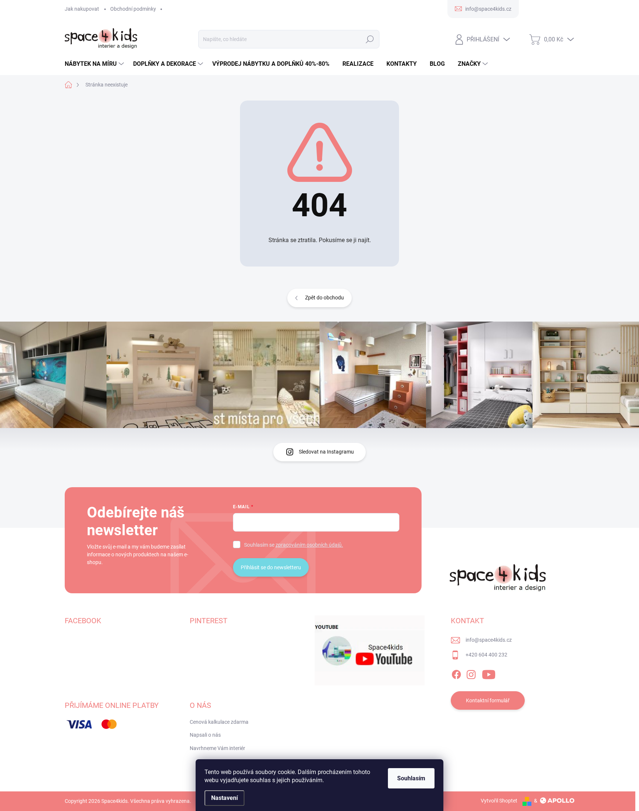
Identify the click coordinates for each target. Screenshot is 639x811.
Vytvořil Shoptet (499, 801)
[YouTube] (488, 673)
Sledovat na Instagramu (326, 452)
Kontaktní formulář (488, 700)
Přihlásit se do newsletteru (271, 567)
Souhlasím (411, 778)
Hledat (369, 39)
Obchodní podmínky (133, 9)
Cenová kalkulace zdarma (219, 722)
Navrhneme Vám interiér (217, 748)
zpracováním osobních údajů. (309, 545)
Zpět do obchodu (324, 298)
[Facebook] (456, 673)
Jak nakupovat (82, 9)
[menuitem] (95, 64)
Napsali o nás (205, 735)
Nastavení (224, 797)
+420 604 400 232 (486, 655)
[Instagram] (471, 673)
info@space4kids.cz (489, 640)
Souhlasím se (293, 545)
